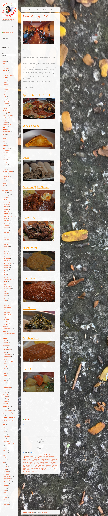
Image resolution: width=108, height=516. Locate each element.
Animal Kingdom (7, 356)
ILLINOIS (4, 373)
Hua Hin (5, 500)
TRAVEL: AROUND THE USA (7, 330)
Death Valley (6, 342)
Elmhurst (6, 302)
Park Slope (6, 227)
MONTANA (5, 385)
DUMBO (6, 222)
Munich (5, 460)
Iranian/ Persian (7, 162)
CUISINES (4, 61)
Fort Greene (6, 223)
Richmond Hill (7, 317)
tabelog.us (55, 420)
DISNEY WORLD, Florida (8, 354)
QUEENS (5, 295)
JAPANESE (6, 89)
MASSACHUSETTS (6, 377)
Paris (5, 457)
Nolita (5, 272)
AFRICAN (4, 63)
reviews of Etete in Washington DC (38, 465)
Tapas (5, 180)
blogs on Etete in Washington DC (35, 459)
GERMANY (5, 459)
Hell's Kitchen (7, 258)
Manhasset (6, 201)
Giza (5, 431)
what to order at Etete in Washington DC (36, 468)
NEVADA (4, 391)
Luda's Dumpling (5, 188)
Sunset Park (6, 230)
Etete (39, 437)
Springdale (6, 403)
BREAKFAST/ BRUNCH (7, 115)
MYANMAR (5, 490)
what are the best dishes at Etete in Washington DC (38, 466)
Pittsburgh (6, 396)
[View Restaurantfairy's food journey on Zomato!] (9, 34)
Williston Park (6, 206)
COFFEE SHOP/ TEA (7, 124)
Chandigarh (6, 466)
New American (6, 73)
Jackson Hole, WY (7, 412)
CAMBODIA (5, 452)
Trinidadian (6, 122)
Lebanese (5, 164)
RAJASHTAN (6, 474)
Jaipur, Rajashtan (7, 478)
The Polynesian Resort (8, 366)
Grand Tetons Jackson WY (9, 410)
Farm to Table (6, 72)
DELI (4, 127)
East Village (6, 246)
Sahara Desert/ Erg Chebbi (9, 443)
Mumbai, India (6, 471)
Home (3, 23)
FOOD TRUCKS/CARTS (7, 133)
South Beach (6, 370)
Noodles (6, 92)
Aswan (5, 427)
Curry (5, 91)
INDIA (4, 462)
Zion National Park (7, 405)
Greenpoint (6, 225)
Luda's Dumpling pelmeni (7, 190)
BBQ (5, 99)
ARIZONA (5, 331)
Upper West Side (7, 288)
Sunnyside (6, 321)
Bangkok (5, 499)
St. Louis (5, 384)
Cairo (5, 429)
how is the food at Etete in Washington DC (43, 462)
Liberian (5, 66)
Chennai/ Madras (7, 467)
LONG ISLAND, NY (6, 194)
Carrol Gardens (7, 213)
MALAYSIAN (6, 101)
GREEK (4, 141)
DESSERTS (5, 129)
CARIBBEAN (5, 119)
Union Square (7, 284)
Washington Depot (7, 349)
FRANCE (4, 455)
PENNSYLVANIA (6, 394)
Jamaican (5, 120)
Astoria (5, 296)
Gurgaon (5, 469)
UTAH (4, 398)
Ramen (5, 94)
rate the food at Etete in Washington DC (46, 463)
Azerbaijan (5, 110)
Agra (5, 464)
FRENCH (4, 134)
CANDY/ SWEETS (6, 117)
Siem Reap (6, 453)
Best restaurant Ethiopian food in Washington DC (38, 457)
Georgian (4, 138)
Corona (5, 300)
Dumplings (6, 84)
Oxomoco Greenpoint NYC (7, 328)
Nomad (5, 274)
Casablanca (6, 436)
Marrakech (6, 439)
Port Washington (7, 204)
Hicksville (5, 199)
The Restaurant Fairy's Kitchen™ (8, 49)
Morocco (5, 434)
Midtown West (7, 267)
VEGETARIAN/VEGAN (7, 187)
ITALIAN (4, 145)
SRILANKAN (6, 105)
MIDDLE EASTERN (6, 157)
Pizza (5, 147)
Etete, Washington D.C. (35, 16)
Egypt (5, 426)
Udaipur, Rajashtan (8, 481)
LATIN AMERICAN (6, 148)
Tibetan (4, 183)
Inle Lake (5, 494)
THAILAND (5, 497)
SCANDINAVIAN (6, 176)
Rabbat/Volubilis (7, 441)
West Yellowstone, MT (8, 389)
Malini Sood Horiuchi (38, 18)
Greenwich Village (8, 255)
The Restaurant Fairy (8, 19)
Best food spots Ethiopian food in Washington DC (33, 456)
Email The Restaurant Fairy (7, 43)
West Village (6, 290)
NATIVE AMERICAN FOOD (8, 171)
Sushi (5, 96)
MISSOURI (5, 382)
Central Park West (8, 235)
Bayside (5, 298)
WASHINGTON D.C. (34, 454)
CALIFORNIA (5, 338)
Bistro (5, 136)
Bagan (5, 492)
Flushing (6, 303)
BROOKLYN (6, 209)
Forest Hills (6, 305)
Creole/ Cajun (5, 126)
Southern (5, 77)
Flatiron (6, 251)
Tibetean (4, 185)
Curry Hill (6, 242)
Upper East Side (7, 286)
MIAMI (5, 368)
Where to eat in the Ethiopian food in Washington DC (38, 469)
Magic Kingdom (7, 364)
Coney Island (6, 220)
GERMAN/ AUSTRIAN (7, 140)
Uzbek (3, 506)
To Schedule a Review (6, 40)
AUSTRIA (4, 446)
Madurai (6, 487)
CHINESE (5, 80)
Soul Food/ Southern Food (9, 75)
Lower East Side (7, 262)
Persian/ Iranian (7, 166)
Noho (5, 270)
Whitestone (6, 323)
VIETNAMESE (6, 108)
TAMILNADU (6, 483)
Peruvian (5, 152)
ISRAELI (4, 143)
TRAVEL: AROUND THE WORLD (8, 420)
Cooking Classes (6, 504)
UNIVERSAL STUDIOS (8, 371)
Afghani (5, 159)
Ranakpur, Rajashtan (8, 480)
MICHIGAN (5, 380)
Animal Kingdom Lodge (8, 358)
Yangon (5, 495)
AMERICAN (5, 70)
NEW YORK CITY (6, 208)
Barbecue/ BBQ (6, 112)
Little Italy (6, 260)
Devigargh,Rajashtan (8, 476)
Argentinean (6, 150)
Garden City (6, 195)
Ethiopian (39, 442)
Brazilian (4, 113)
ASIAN (4, 79)
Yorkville (6, 293)
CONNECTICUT (6, 345)
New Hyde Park (7, 202)
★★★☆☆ (40, 439)
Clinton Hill (6, 241)
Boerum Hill (6, 211)
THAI (5, 106)
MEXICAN (5, 155)
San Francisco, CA (7, 344)
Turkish (5, 167)
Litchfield (5, 347)
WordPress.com (44, 512)
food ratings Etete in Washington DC (31, 460)
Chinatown (6, 239)
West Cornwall (6, 351)
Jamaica (5, 310)
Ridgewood (6, 319)
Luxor (5, 432)
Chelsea (6, 237)
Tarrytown (5, 326)
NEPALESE (6, 103)
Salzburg (5, 448)
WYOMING (5, 408)
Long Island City (7, 314)
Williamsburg (7, 232)
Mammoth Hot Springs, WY (9, 417)
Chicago (5, 375)
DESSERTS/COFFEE (6, 131)
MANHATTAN (6, 234)
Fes (5, 438)
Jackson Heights (7, 309)
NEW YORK (4, 192)
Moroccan (6, 68)
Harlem (5, 256)
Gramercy (6, 253)
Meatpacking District (8, 263)
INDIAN (5, 87)
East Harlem (6, 244)
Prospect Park (7, 228)
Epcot (5, 359)
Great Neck (6, 197)
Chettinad (6, 485)
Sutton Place (6, 277)
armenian (5, 160)
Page (5, 337)
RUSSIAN (4, 174)
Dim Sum (6, 82)
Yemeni (5, 169)
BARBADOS (5, 450)
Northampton (6, 378)
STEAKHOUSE (5, 181)
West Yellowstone (7, 387)
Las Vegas (5, 392)
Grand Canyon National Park (9, 333)
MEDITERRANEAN (6, 154)
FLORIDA (4, 352)
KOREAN (5, 98)
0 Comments (34, 471)
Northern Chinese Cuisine (9, 85)
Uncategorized (5, 502)
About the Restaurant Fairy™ (8, 26)
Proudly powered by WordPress (28, 512)
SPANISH (5, 178)
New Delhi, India (7, 473)
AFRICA (4, 424)
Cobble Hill (6, 215)
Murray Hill (6, 269)
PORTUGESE (5, 173)
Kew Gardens (7, 312)
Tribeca (5, 283)
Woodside (6, 324)
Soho (5, 276)
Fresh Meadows (7, 307)
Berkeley (5, 340)
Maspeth (6, 316)
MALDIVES (5, 488)
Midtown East (7, 265)
